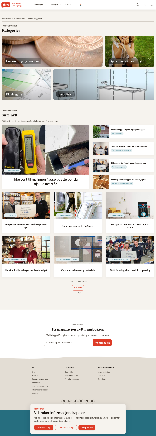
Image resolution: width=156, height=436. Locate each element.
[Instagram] (69, 401)
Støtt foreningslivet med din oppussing (130, 270)
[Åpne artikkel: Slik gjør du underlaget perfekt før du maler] (130, 205)
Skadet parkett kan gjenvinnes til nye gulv (128, 179)
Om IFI (34, 372)
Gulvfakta (101, 375)
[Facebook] (63, 401)
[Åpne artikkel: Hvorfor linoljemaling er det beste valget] (26, 250)
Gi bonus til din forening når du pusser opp (128, 163)
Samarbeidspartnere (40, 379)
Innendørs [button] (38, 4)
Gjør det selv (19, 18)
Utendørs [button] (54, 4)
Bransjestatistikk (71, 375)
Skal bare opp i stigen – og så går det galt (128, 129)
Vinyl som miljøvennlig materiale (78, 270)
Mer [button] (66, 4)
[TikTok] (75, 401)
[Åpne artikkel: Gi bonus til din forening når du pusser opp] (101, 165)
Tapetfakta (102, 379)
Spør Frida (69, 372)
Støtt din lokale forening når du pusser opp (129, 146)
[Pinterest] (80, 401)
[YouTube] (92, 401)
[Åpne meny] (152, 5)
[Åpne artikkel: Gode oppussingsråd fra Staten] (78, 205)
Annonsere (36, 383)
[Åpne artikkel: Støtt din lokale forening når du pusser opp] (101, 148)
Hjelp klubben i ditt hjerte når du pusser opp (26, 226)
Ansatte (35, 375)
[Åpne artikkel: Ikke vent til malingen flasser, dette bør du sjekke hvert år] (45, 150)
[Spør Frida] (80, 4)
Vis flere (78, 287)
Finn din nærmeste (72, 379)
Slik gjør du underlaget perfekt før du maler (130, 226)
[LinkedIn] (86, 401)
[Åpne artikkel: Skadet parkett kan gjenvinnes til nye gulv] (101, 181)
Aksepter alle (87, 427)
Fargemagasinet (104, 372)
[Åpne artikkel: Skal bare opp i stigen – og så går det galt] (101, 131)
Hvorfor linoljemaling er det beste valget (26, 270)
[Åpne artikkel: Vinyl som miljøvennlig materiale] (78, 250)
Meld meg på (102, 342)
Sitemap (35, 393)
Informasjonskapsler (40, 390)
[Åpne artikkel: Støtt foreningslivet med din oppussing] (130, 250)
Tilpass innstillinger (66, 427)
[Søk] (137, 5)
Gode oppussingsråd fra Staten (78, 226)
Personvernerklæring (40, 386)
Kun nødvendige (43, 427)
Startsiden (6, 18)
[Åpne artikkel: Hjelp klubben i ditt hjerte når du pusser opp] (26, 205)
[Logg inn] (144, 5)
